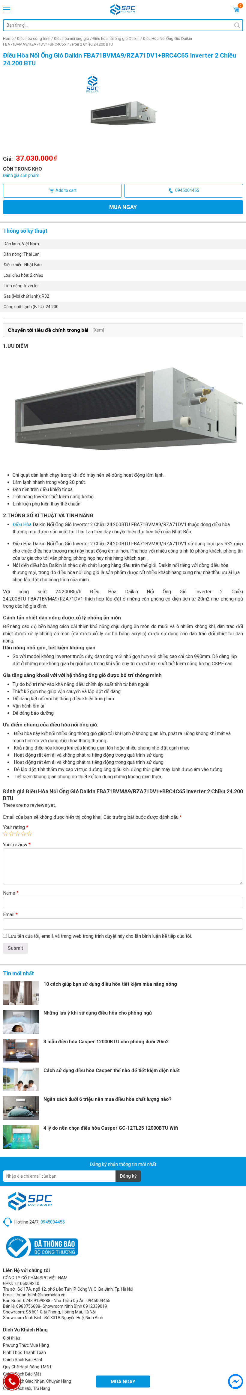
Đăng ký (128, 1176)
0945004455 (187, 190)
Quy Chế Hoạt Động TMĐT (27, 1366)
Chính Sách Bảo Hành (23, 1359)
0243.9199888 (36, 1300)
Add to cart (66, 190)
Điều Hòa (22, 524)
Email (10, 914)
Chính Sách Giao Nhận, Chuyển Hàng (37, 1381)
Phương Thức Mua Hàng (26, 1345)
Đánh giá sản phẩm (21, 175)
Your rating (15, 827)
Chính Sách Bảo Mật (22, 1374)
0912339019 (95, 1306)
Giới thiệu (11, 1338)
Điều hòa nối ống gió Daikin (116, 38)
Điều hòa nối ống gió (71, 38)
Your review (17, 845)
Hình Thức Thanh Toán (24, 1352)
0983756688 (28, 1306)
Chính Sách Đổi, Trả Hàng (26, 1388)
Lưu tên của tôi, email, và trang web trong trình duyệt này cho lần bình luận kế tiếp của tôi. (100, 936)
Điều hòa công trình (33, 38)
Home (8, 38)
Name (11, 893)
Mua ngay (123, 207)
